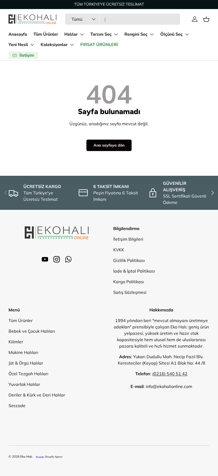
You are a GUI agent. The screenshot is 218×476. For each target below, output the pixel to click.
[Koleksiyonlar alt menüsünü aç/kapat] (72, 44)
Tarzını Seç (101, 34)
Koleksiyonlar (54, 45)
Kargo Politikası (128, 281)
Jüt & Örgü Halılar (26, 363)
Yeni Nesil (18, 45)
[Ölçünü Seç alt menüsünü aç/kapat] (187, 34)
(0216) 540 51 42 (169, 373)
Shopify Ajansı (53, 456)
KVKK (118, 249)
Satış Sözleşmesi (129, 292)
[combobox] (122, 19)
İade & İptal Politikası (134, 271)
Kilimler (16, 341)
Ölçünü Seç (171, 34)
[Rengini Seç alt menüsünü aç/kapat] (152, 34)
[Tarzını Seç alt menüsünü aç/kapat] (116, 34)
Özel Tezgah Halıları (28, 373)
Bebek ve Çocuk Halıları (32, 331)
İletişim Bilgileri (128, 239)
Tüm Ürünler (45, 34)
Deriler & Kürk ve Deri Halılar (37, 395)
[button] (206, 19)
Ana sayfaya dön (109, 145)
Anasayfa (18, 34)
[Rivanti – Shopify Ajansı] (40, 457)
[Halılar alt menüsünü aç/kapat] (82, 34)
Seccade (17, 405)
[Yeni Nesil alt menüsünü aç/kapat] (32, 44)
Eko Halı (26, 456)
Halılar (71, 34)
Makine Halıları (23, 352)
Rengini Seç (136, 34)
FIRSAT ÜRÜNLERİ (99, 45)
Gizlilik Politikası (129, 260)
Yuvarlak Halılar (24, 384)
